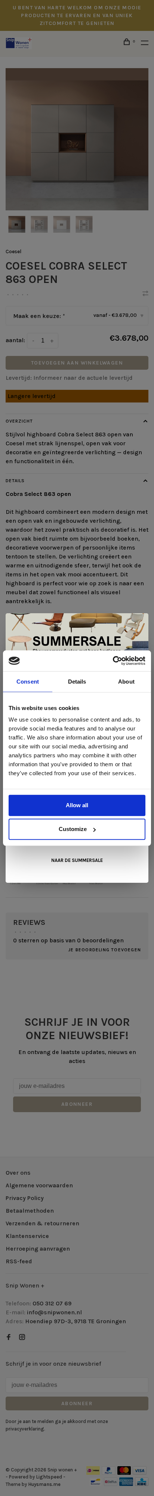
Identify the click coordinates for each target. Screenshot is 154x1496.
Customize (73, 829)
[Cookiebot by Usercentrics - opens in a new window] (112, 661)
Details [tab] (77, 681)
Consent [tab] (27, 681)
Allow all (77, 805)
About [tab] (126, 681)
